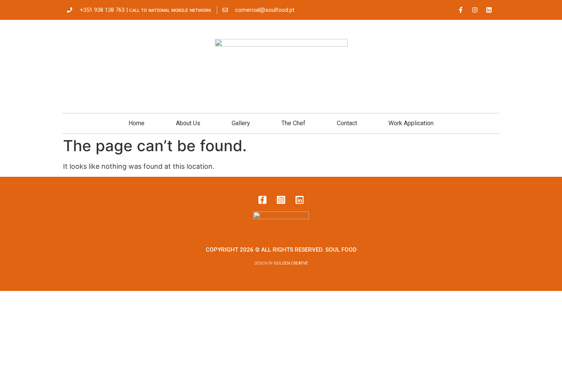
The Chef (293, 123)
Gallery (241, 123)
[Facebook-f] (461, 10)
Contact (347, 123)
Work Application (411, 123)
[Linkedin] (489, 10)
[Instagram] (475, 10)
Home (136, 123)
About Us (188, 123)
